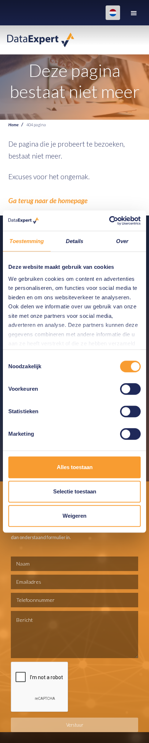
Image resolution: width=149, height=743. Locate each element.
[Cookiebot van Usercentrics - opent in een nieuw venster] (109, 220)
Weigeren (74, 516)
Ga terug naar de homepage (48, 200)
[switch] (130, 389)
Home (13, 124)
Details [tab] (75, 241)
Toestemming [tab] (26, 241)
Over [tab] (122, 241)
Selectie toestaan (74, 491)
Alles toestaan (75, 467)
